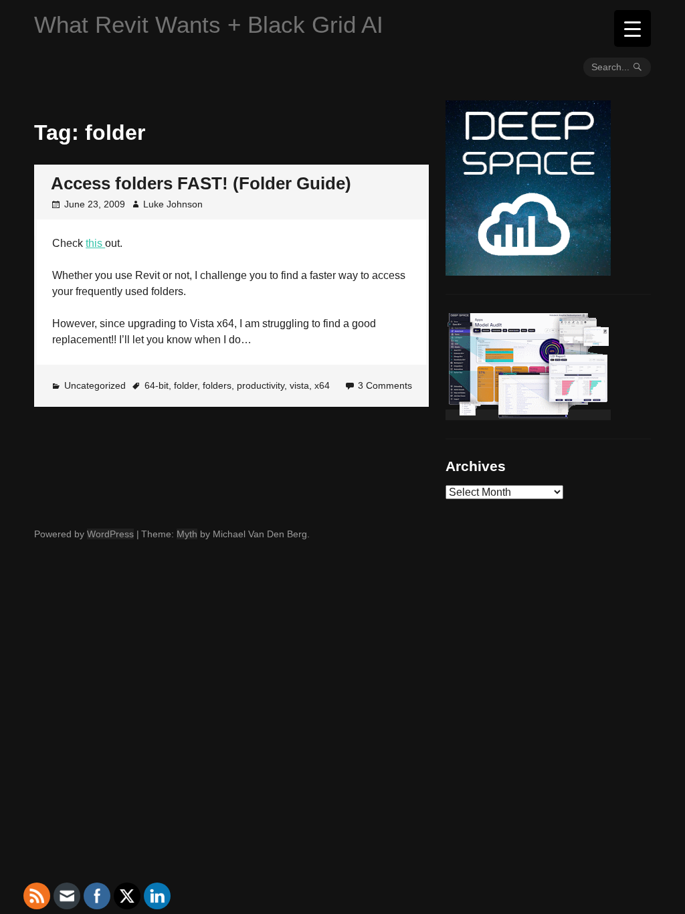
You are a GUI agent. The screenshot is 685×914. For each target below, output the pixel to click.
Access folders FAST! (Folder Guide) (201, 183)
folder (185, 385)
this (95, 243)
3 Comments (385, 385)
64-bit (156, 385)
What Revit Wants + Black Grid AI (208, 24)
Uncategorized (95, 385)
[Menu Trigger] (632, 28)
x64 (322, 385)
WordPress (110, 534)
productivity (260, 385)
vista (299, 385)
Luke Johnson (173, 204)
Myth (187, 534)
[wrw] (528, 414)
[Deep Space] (528, 270)
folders (217, 385)
